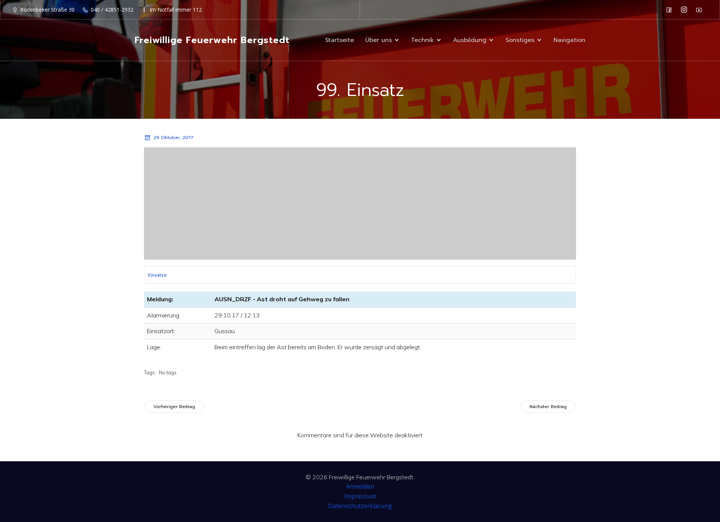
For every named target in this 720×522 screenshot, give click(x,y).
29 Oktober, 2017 (173, 137)
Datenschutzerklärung (360, 506)
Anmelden (360, 486)
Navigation (569, 40)
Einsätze (157, 275)
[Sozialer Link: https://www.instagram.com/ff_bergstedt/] (685, 9)
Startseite (339, 40)
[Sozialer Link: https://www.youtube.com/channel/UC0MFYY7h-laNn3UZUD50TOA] (700, 9)
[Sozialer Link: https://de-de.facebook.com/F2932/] (670, 9)
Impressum (360, 496)
